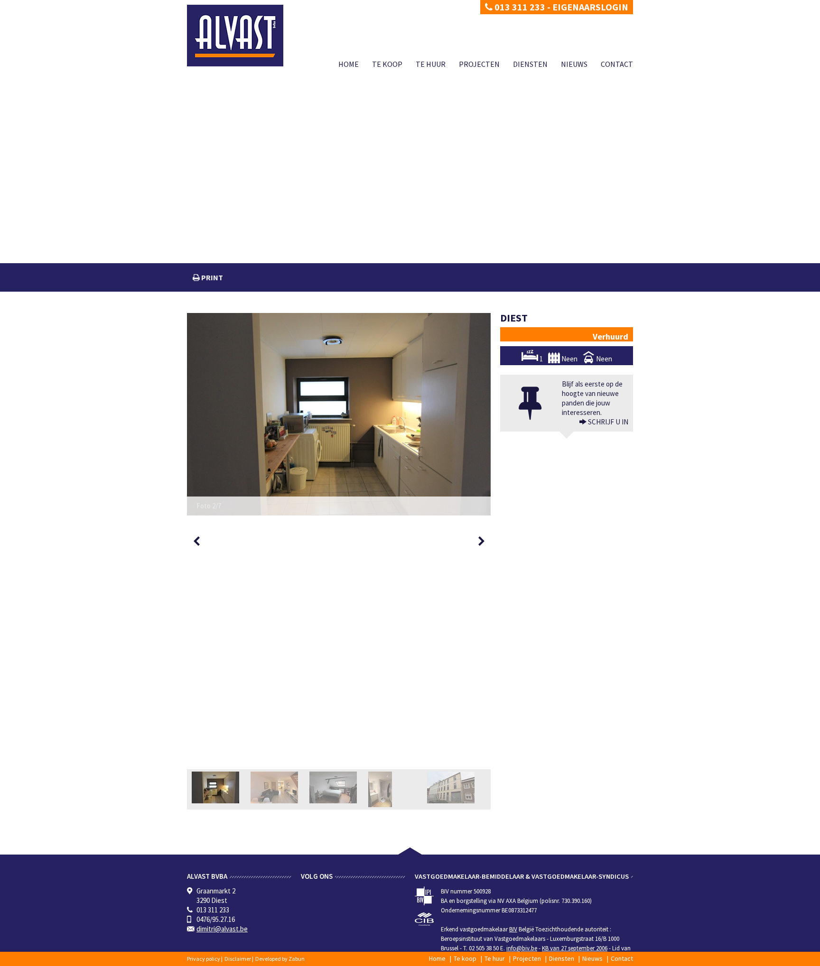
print (211, 277)
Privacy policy (203, 958)
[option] (339, 414)
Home (348, 64)
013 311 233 (519, 7)
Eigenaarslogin (590, 7)
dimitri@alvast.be (222, 928)
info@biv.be (521, 948)
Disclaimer (237, 958)
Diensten (530, 64)
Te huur (431, 64)
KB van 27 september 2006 (574, 948)
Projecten (479, 64)
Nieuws (574, 64)
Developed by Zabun (280, 958)
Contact (617, 64)
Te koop (387, 64)
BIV (513, 929)
